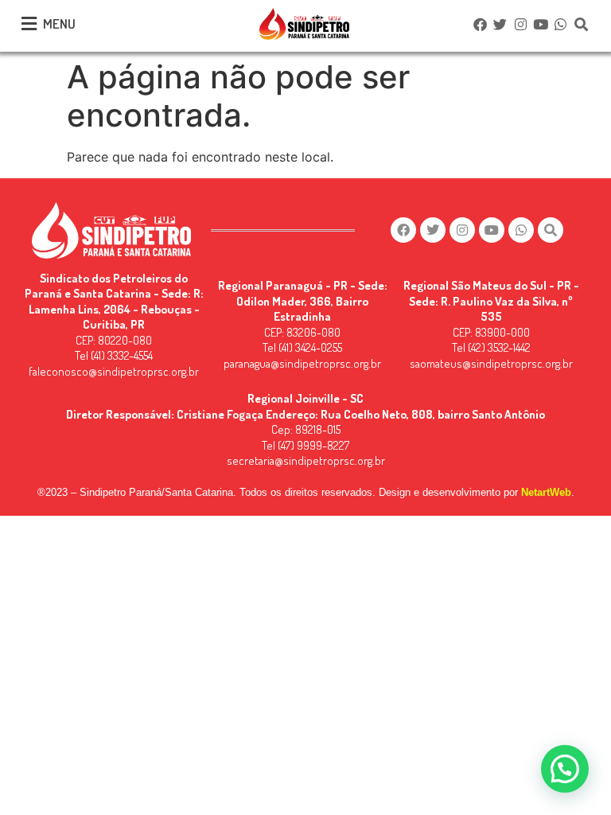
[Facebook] (480, 24)
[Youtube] (540, 24)
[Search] (581, 24)
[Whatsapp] (561, 24)
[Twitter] (500, 24)
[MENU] (28, 24)
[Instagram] (520, 24)
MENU (59, 23)
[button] (565, 769)
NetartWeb (546, 492)
